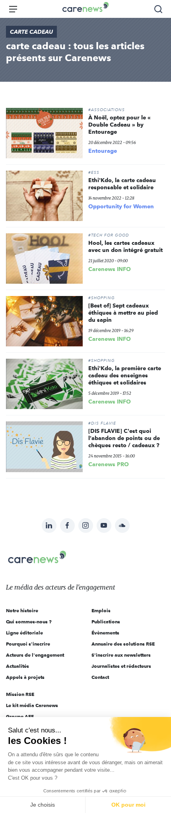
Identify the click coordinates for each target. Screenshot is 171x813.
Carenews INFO (109, 269)
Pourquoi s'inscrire (28, 644)
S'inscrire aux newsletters (121, 655)
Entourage (102, 151)
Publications (105, 622)
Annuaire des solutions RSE (123, 644)
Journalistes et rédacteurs (121, 666)
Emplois (101, 610)
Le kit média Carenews (32, 705)
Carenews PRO (108, 464)
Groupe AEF (20, 716)
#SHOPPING (101, 298)
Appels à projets (25, 677)
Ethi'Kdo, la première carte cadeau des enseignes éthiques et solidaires (124, 375)
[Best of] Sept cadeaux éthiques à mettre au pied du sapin (123, 312)
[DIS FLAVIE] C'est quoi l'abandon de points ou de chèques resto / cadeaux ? (124, 438)
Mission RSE (20, 694)
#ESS (93, 173)
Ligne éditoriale (24, 633)
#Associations (106, 110)
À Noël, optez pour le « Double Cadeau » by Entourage (119, 124)
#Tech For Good (108, 235)
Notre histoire (22, 610)
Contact (100, 677)
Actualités (17, 666)
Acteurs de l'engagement (35, 655)
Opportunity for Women (121, 206)
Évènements (105, 633)
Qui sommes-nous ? (29, 622)
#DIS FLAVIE (102, 423)
